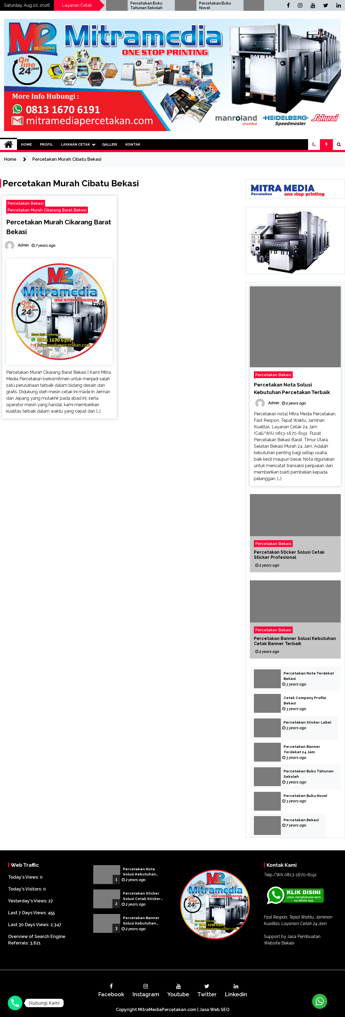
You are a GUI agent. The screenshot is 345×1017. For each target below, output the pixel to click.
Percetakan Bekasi (252, 3)
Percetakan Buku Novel (183, 5)
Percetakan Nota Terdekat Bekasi (309, 676)
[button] (314, 144)
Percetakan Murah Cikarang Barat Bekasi (47, 210)
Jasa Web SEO (214, 1009)
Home (26, 144)
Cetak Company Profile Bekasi (305, 700)
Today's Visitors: (25, 889)
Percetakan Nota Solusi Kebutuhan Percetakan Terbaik (141, 872)
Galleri (109, 144)
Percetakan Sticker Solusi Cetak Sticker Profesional (289, 555)
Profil (46, 144)
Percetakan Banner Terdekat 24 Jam (302, 749)
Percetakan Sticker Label (307, 722)
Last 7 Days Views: (28, 912)
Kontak (132, 144)
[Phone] (15, 1003)
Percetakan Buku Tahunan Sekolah (114, 5)
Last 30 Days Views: (29, 924)
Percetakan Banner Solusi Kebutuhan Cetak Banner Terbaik (295, 641)
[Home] (8, 144)
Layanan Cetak (75, 144)
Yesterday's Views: (28, 900)
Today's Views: (24, 877)
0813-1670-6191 (300, 874)
